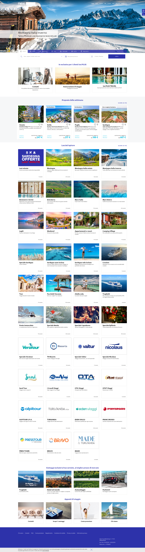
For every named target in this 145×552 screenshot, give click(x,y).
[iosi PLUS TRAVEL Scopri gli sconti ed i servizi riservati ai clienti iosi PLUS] (109, 76)
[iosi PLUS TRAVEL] (28, 6)
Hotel (96, 3)
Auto (113, 3)
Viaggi (92, 3)
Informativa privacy (82, 533)
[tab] (32, 51)
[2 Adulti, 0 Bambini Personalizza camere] (99, 56)
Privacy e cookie (71, 533)
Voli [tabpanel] (55, 51)
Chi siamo (20, 533)
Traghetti (101, 3)
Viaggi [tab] (24, 51)
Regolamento (48, 533)
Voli (105, 3)
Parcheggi (118, 3)
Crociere (109, 3)
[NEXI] (22, 3)
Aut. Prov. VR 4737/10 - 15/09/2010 (107, 542)
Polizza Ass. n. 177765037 (104, 544)
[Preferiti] (126, 3)
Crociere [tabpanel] (64, 51)
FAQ (32, 533)
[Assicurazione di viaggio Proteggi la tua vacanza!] (72, 76)
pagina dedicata (45, 550)
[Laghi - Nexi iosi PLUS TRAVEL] (72, 26)
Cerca (116, 56)
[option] (72, 26)
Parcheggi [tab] (86, 51)
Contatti (27, 533)
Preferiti (123, 3)
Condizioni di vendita (59, 533)
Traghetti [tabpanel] (44, 51)
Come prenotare (39, 533)
